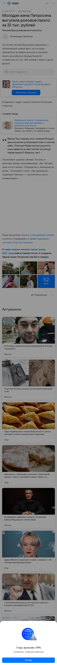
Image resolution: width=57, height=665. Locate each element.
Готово (28, 660)
